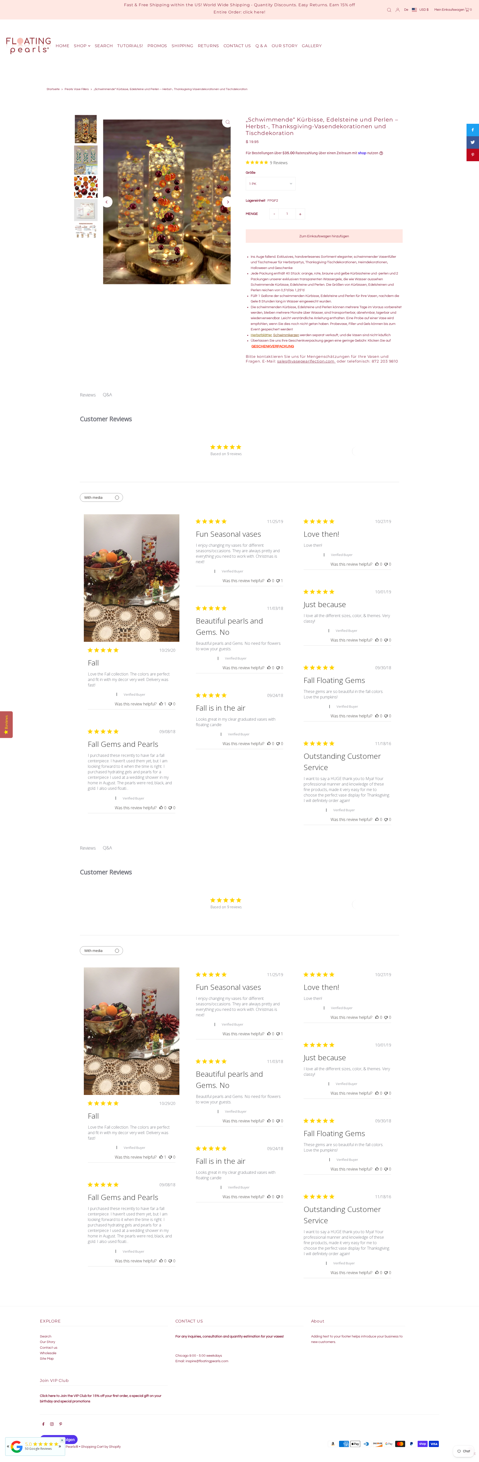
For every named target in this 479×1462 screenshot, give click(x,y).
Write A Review (370, 451)
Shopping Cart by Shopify (101, 1447)
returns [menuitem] (208, 45)
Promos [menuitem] (157, 45)
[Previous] (107, 202)
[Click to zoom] (227, 122)
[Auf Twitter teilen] (473, 142)
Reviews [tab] (88, 395)
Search (45, 1336)
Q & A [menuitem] (261, 45)
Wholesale (48, 1353)
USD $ (424, 9)
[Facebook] (43, 1425)
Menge (252, 214)
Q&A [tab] (107, 395)
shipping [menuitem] (182, 45)
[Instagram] (52, 1425)
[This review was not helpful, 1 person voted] (278, 580)
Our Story (47, 1342)
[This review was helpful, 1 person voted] (161, 704)
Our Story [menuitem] (284, 45)
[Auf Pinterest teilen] (473, 155)
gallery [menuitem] (312, 45)
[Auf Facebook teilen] (473, 130)
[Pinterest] (60, 1425)
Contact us (48, 1347)
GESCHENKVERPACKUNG (272, 346)
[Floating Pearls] (16, 1453)
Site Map (47, 1358)
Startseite (53, 89)
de (406, 9)
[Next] (227, 202)
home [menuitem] (62, 45)
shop (80, 45)
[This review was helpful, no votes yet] (269, 580)
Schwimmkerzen (286, 335)
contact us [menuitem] (237, 45)
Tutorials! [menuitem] (130, 45)
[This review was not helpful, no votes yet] (170, 704)
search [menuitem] (104, 45)
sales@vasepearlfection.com (306, 361)
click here (253, 12)
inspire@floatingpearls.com (207, 1361)
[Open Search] (389, 9)
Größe (250, 172)
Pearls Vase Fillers (77, 89)
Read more (139, 788)
